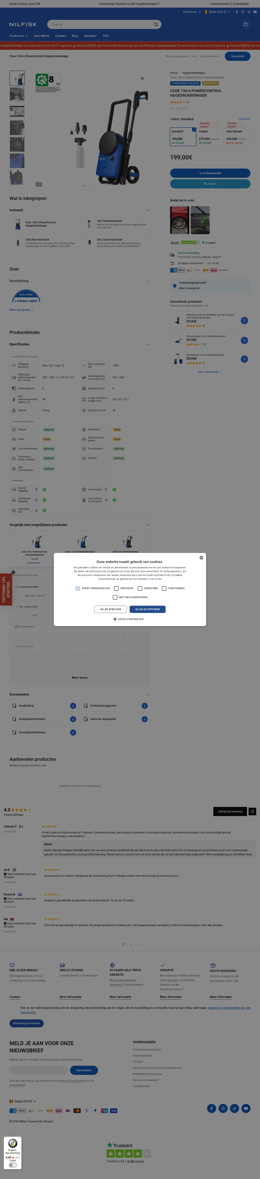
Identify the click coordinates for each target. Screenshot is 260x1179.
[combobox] (201, 558)
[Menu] (19, 1139)
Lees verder (155, 579)
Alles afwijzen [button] (110, 609)
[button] (130, 619)
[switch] (13, 1165)
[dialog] (130, 589)
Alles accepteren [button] (147, 609)
